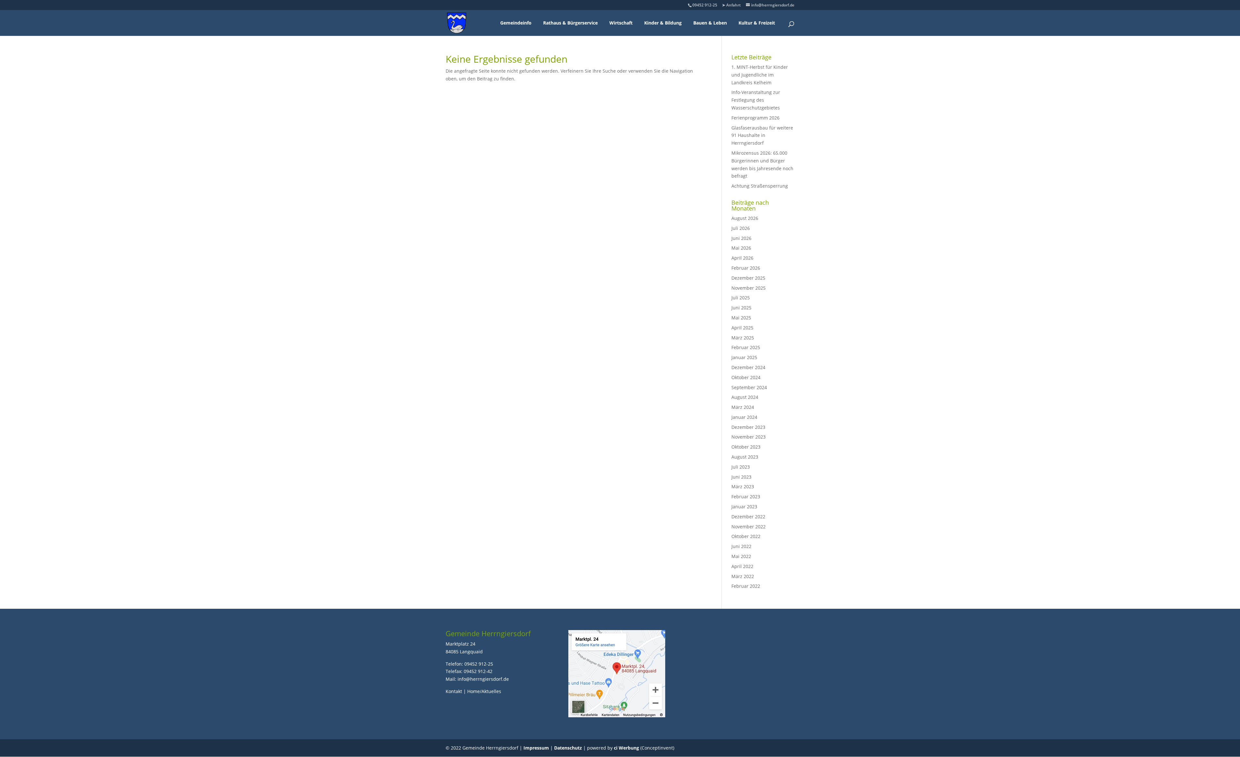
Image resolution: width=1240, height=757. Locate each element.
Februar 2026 (745, 268)
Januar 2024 (744, 417)
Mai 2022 (741, 556)
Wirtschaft (621, 23)
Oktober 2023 (745, 447)
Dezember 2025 (748, 278)
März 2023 (742, 486)
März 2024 (742, 407)
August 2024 (744, 397)
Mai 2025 (741, 318)
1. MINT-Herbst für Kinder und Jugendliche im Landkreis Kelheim (759, 75)
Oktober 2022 (745, 536)
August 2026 (744, 218)
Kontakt (454, 691)
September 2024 (749, 387)
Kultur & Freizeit (757, 23)
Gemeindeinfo (516, 23)
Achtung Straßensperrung (759, 186)
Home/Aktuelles (484, 691)
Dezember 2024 (748, 367)
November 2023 (748, 437)
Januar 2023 (744, 506)
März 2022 (742, 576)
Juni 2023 (741, 477)
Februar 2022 (745, 586)
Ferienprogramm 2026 (755, 118)
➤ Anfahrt (731, 5)
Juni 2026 (741, 238)
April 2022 (742, 566)
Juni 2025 (741, 308)
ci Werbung (626, 748)
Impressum (536, 748)
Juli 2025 (740, 298)
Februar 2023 (745, 496)
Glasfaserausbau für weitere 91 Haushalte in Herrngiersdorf (762, 135)
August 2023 (744, 457)
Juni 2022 (741, 546)
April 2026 (742, 258)
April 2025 (742, 328)
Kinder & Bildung (663, 23)
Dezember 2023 (748, 427)
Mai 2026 (741, 248)
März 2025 (742, 338)
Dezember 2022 (748, 516)
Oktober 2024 (745, 377)
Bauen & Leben (710, 23)
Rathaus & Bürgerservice (570, 23)
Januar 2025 (744, 357)
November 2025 (748, 288)
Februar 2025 (745, 347)
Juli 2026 (740, 228)
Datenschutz (568, 748)
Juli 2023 (740, 467)
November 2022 (748, 527)
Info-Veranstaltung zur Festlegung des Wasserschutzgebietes (755, 100)
